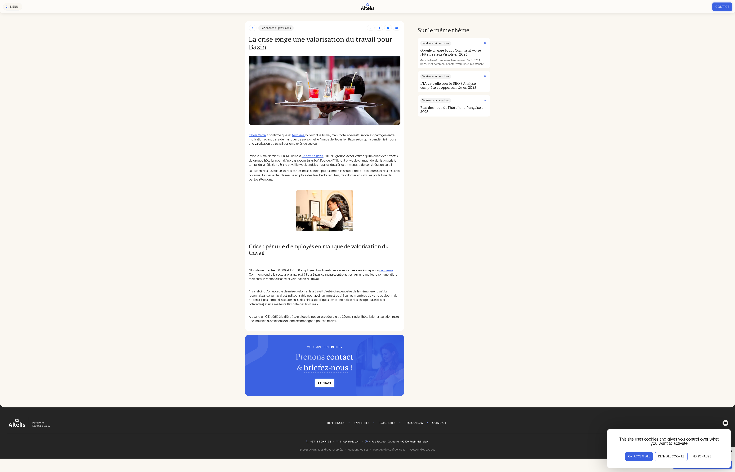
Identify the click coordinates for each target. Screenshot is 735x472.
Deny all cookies (671, 456)
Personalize (702, 456)
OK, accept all (639, 456)
